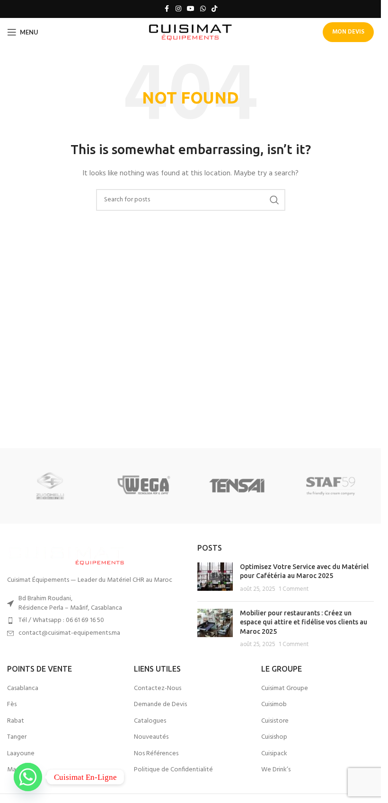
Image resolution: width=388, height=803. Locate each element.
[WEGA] (143, 486)
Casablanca (22, 688)
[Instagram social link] (178, 9)
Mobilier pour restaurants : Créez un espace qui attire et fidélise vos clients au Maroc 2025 (303, 622)
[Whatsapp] (28, 777)
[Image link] (66, 554)
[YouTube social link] (190, 9)
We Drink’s (276, 770)
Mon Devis (348, 32)
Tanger (16, 737)
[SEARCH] (274, 200)
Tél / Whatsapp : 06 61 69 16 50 (61, 620)
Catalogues (150, 721)
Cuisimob (274, 704)
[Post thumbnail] (215, 578)
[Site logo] (190, 32)
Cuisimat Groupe (284, 688)
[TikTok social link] (214, 9)
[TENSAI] (236, 486)
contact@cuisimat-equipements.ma (69, 633)
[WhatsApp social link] (203, 9)
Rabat (15, 721)
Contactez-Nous (157, 688)
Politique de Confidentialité (173, 770)
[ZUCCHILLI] (50, 486)
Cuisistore (275, 721)
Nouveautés (151, 737)
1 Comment (294, 589)
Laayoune (21, 754)
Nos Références (156, 754)
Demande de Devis (160, 704)
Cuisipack (274, 754)
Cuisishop (274, 737)
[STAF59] (330, 486)
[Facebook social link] (167, 9)
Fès (12, 704)
